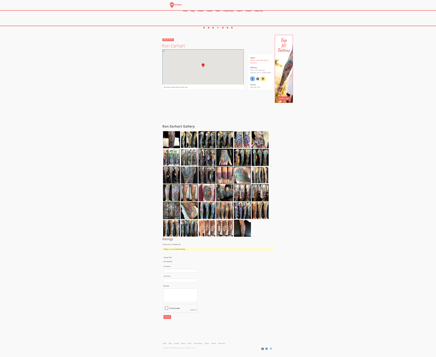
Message (166, 286)
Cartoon (252, 60)
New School (264, 60)
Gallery (209, 11)
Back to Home (168, 40)
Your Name (167, 266)
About (185, 11)
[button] (203, 65)
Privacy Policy (228, 11)
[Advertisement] (218, 107)
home (218, 11)
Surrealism (253, 63)
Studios (248, 11)
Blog (192, 11)
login (170, 249)
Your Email (167, 276)
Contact (200, 11)
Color (257, 60)
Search (239, 11)
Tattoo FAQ (259, 11)
